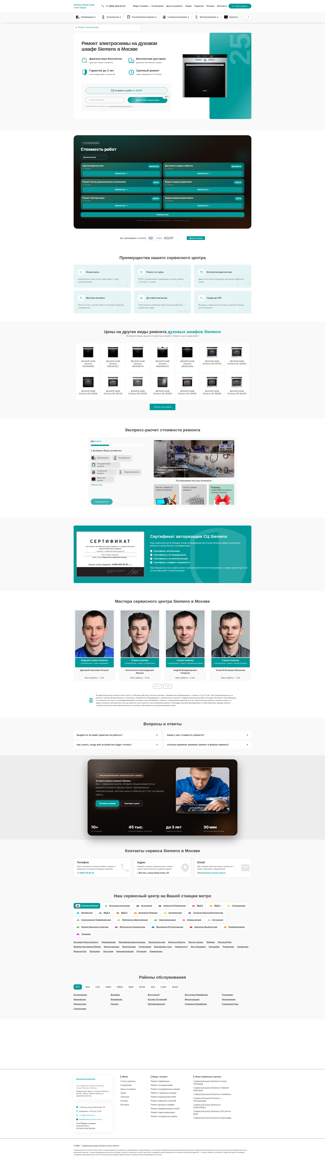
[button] (157, 686)
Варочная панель (237, 17)
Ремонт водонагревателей (163, 1097)
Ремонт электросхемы (93, 198)
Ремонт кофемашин (160, 1081)
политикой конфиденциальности (120, 106)
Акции (188, 6)
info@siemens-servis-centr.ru (211, 873)
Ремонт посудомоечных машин (165, 1089)
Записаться (120, 173)
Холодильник (113, 17)
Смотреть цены (131, 803)
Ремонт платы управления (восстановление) (104, 182)
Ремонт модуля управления (178, 182)
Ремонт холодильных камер (164, 1116)
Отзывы (210, 6)
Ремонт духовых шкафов (162, 1105)
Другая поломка (195, 238)
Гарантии (199, 6)
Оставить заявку (107, 803)
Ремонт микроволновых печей (165, 1109)
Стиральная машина (177, 17)
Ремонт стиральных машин (163, 1093)
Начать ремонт (241, 6)
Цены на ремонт (174, 6)
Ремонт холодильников (162, 1085)
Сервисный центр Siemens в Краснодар (212, 1118)
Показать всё (162, 214)
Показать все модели (162, 407)
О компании (157, 6)
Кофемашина (87, 17)
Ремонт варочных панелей (163, 1101)
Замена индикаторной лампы (179, 198)
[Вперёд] (248, 17)
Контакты (222, 6)
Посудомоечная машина (143, 17)
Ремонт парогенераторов (163, 1112)
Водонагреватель (208, 17)
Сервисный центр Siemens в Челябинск (212, 1094)
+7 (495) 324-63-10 (115, 6)
